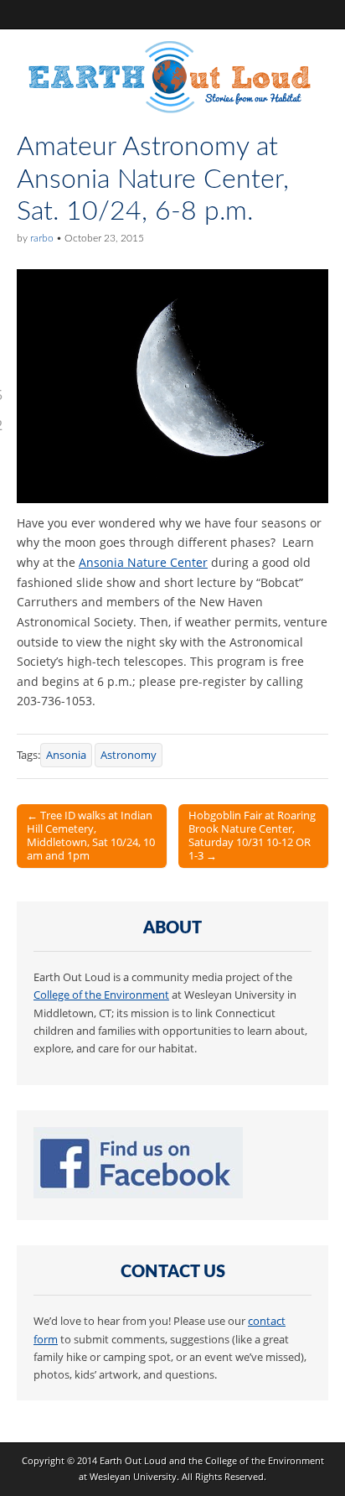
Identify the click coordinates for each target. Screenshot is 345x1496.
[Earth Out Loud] (172, 80)
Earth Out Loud (133, 1460)
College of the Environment (101, 995)
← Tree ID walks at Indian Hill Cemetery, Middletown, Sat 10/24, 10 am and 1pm (91, 835)
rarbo (42, 238)
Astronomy (128, 755)
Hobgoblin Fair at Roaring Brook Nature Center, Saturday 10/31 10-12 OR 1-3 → (252, 835)
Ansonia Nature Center (143, 562)
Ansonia (66, 755)
